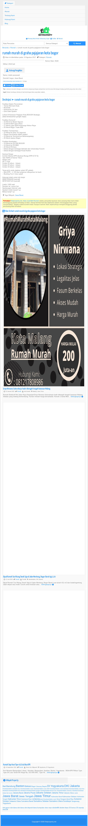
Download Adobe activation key (11, 789)
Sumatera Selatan (41, 801)
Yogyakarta (7, 803)
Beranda (5, 48)
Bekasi (28, 786)
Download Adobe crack (26, 789)
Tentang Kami (10, 15)
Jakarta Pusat (29, 793)
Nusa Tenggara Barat (63, 799)
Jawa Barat (19, 195)
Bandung (10, 786)
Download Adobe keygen (33, 790)
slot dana (13, 808)
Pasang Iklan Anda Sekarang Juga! (38, 38)
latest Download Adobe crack (48, 799)
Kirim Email (18, 85)
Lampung (36, 799)
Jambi (76, 793)
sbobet (61, 808)
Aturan (7, 11)
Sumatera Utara (56, 801)
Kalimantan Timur (14, 799)
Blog (6, 23)
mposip (81, 808)
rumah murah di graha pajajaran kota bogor (30, 52)
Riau (71, 799)
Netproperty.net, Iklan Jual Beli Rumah (25, 201)
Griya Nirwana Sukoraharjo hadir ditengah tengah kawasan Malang (26, 388)
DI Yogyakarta (55, 786)
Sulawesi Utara (15, 801)
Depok (44, 786)
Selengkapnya (77, 396)
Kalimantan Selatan (69, 796)
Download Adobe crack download (59, 789)
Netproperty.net (50, 822)
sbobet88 (55, 808)
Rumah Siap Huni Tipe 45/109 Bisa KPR (16, 764)
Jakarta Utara (69, 793)
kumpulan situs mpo (44, 808)
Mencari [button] (77, 43)
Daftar (53, 38)
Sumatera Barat (27, 801)
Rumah (13, 48)
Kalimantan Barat (56, 796)
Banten (20, 786)
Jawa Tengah (26, 796)
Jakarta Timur (58, 793)
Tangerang (75, 801)
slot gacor (6, 808)
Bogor (33, 786)
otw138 (5, 809)
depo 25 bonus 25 (71, 808)
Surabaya (67, 801)
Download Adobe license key (48, 790)
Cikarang (39, 786)
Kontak (7, 85)
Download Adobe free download (17, 790)
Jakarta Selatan (43, 792)
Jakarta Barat (18, 793)
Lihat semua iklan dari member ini (12, 81)
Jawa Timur (42, 796)
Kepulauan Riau (26, 799)
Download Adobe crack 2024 (42, 789)
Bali (4, 786)
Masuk (60, 38)
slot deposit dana (30, 808)
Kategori (9, 3)
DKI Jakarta (72, 786)
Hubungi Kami (10, 19)
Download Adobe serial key (64, 790)
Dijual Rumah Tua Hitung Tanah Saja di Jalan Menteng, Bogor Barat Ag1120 (29, 576)
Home (7, 7)
